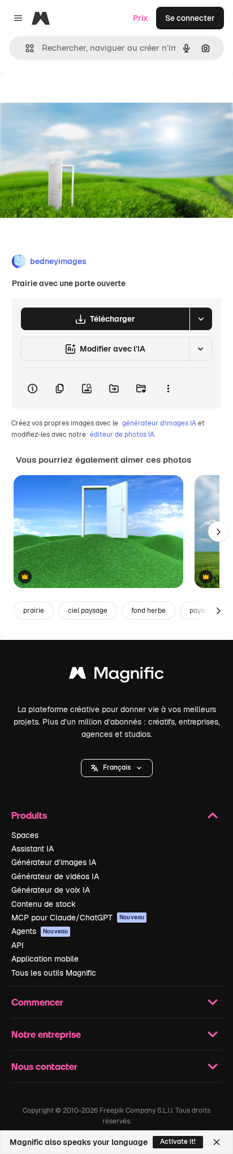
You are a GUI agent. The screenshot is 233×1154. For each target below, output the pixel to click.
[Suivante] (218, 531)
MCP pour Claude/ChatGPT (77, 917)
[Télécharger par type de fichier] (200, 319)
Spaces (24, 835)
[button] (117, 768)
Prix (140, 18)
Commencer (37, 1002)
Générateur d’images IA (53, 862)
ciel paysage (87, 610)
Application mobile (45, 959)
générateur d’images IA (159, 423)
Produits (29, 815)
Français (117, 767)
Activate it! (178, 1141)
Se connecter (190, 18)
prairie (33, 610)
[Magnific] (116, 675)
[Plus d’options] (168, 388)
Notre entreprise (46, 1034)
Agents (39, 931)
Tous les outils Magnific (53, 973)
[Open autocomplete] (25, 48)
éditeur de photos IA (122, 434)
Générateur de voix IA (50, 890)
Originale (75, 96)
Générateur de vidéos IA (55, 876)
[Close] (216, 1142)
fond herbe (148, 610)
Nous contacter (44, 1066)
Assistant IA (32, 849)
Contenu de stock (43, 904)
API (17, 945)
